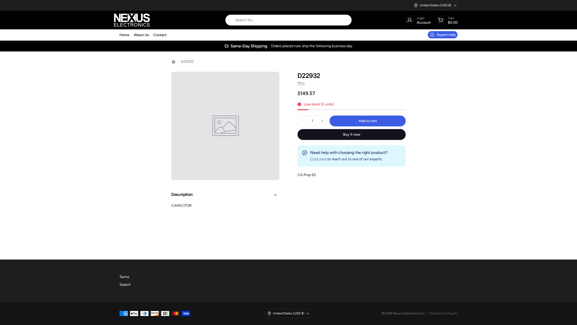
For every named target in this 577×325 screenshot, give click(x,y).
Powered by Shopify (443, 313)
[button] (225, 195)
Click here (318, 159)
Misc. (301, 83)
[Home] (173, 61)
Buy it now (351, 134)
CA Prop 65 (307, 175)
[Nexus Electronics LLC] (132, 20)
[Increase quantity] (322, 121)
